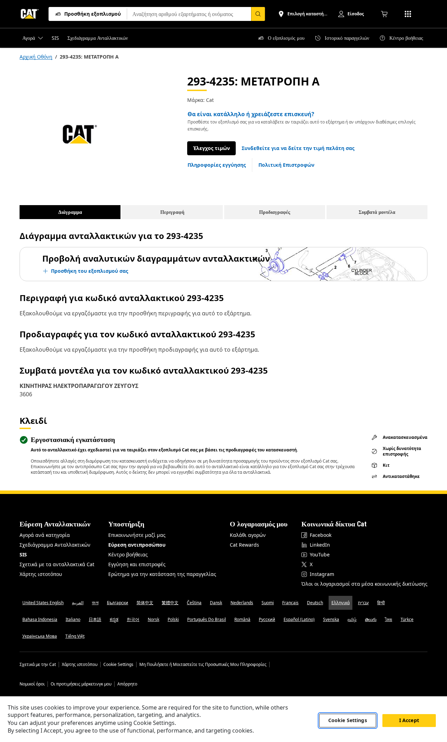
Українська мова (39, 636)
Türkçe (407, 619)
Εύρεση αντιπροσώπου (137, 544)
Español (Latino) (299, 619)
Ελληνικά (340, 603)
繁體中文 (170, 603)
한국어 (133, 619)
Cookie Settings (118, 664)
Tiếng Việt (75, 636)
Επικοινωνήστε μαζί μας (137, 535)
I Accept (409, 720)
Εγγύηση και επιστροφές (137, 564)
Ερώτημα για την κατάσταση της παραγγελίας (162, 574)
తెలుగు (370, 619)
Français (290, 603)
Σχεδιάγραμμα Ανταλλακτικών (55, 544)
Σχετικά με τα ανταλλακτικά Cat (57, 564)
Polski (173, 619)
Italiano (73, 619)
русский (267, 619)
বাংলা (95, 603)
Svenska (331, 619)
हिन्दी (381, 603)
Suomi (268, 603)
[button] (298, 148)
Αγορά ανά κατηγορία (45, 535)
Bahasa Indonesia (39, 619)
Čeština (194, 603)
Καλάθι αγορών (248, 535)
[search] (258, 14)
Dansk (216, 603)
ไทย (388, 619)
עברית (363, 603)
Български (117, 603)
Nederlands (241, 603)
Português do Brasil (206, 619)
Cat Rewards (244, 544)
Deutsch (315, 603)
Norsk (153, 619)
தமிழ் (352, 619)
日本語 (95, 619)
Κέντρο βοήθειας (128, 554)
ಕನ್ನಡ (114, 619)
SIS (23, 554)
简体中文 (145, 603)
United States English (43, 603)
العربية (77, 603)
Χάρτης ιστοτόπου (41, 574)
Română (242, 619)
